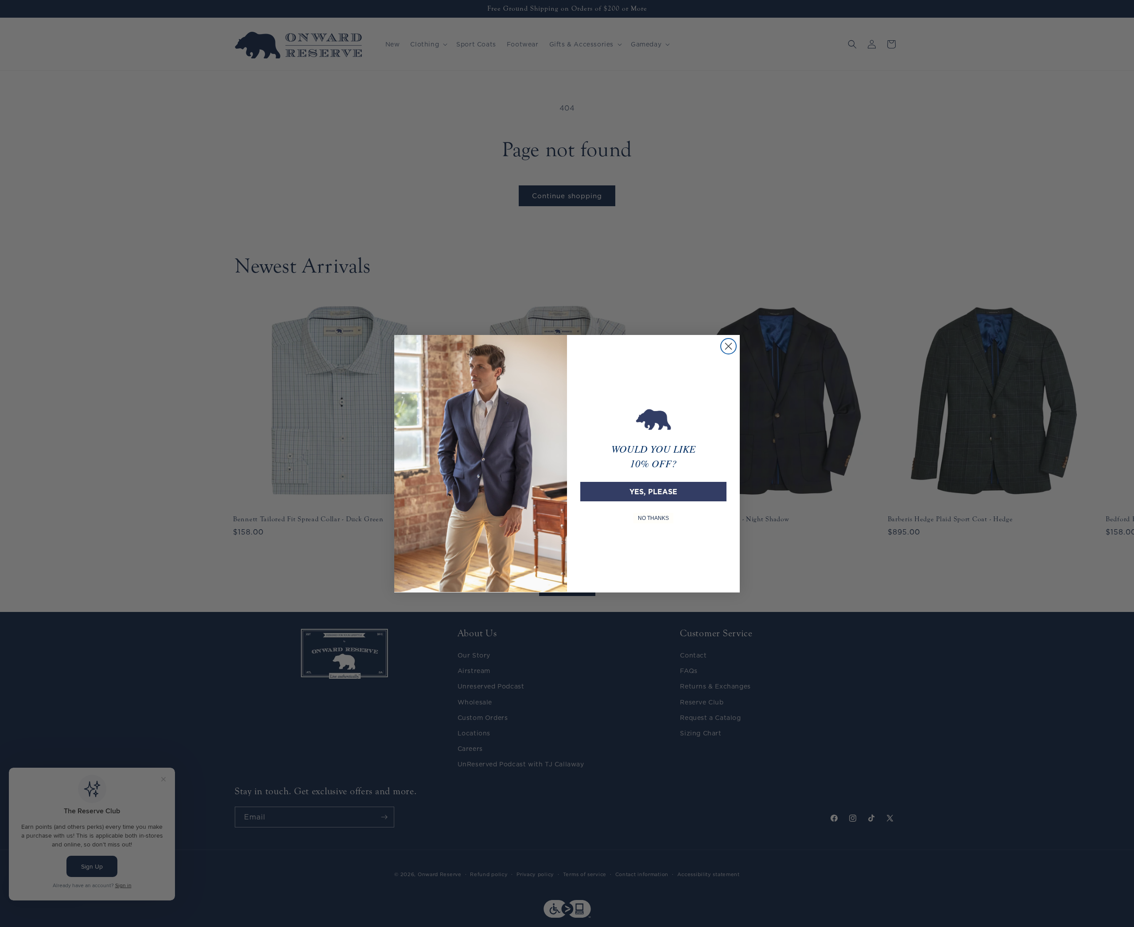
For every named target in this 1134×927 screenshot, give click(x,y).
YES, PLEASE (653, 491)
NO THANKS (653, 518)
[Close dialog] (728, 346)
